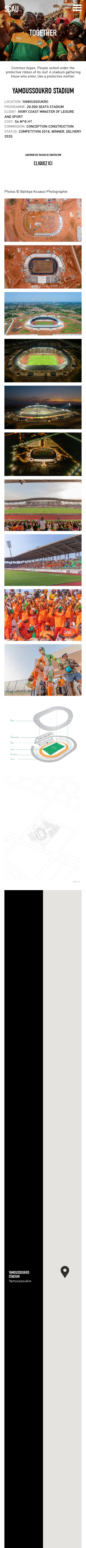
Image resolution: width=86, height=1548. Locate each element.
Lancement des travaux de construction (43, 155)
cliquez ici (43, 163)
